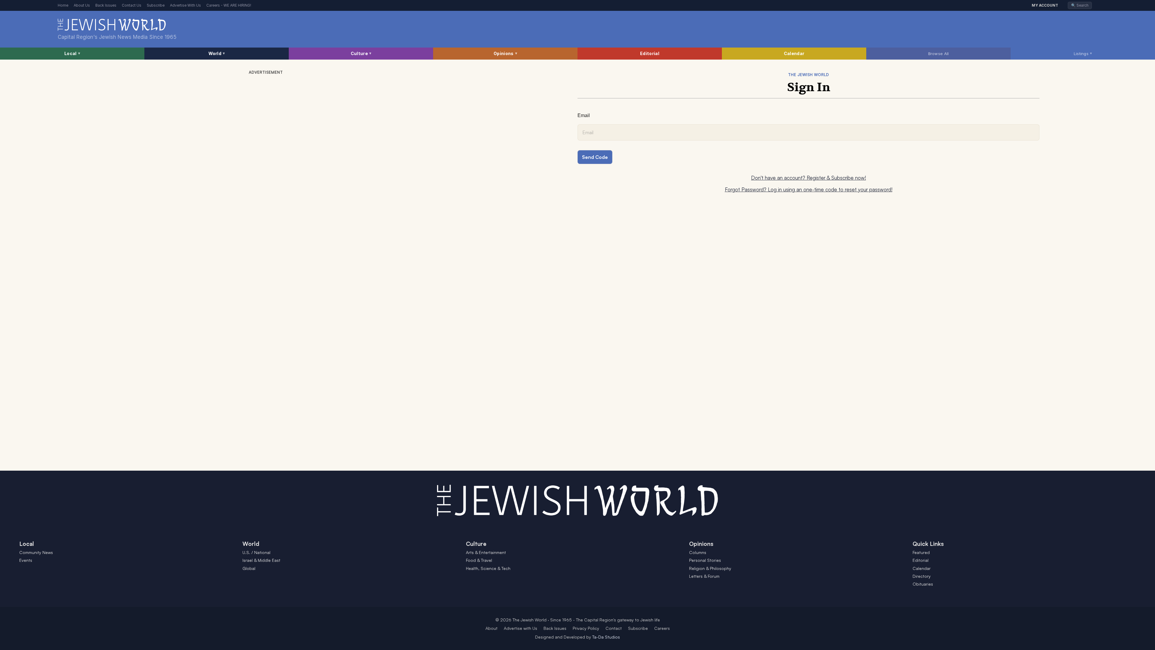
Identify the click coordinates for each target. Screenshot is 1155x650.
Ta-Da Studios (606, 636)
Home (63, 5)
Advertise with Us (520, 628)
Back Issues (105, 5)
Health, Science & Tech (488, 568)
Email (584, 115)
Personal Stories (705, 560)
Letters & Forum (704, 576)
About (491, 628)
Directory (922, 576)
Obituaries (923, 584)
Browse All (938, 53)
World (216, 53)
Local (72, 53)
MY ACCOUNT (1045, 5)
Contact (613, 628)
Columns (697, 552)
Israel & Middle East (261, 560)
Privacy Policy (586, 628)
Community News (36, 552)
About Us (82, 5)
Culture (361, 53)
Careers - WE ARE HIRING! (228, 5)
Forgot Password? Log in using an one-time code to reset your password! (808, 189)
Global (248, 568)
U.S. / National (256, 552)
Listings (1083, 53)
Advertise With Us (185, 5)
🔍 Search (1080, 5)
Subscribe (156, 5)
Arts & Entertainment (486, 552)
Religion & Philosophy (710, 568)
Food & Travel (479, 560)
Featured (921, 552)
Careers (662, 628)
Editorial (649, 53)
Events (25, 560)
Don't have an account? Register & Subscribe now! (808, 178)
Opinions (505, 53)
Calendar (794, 53)
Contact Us (131, 5)
